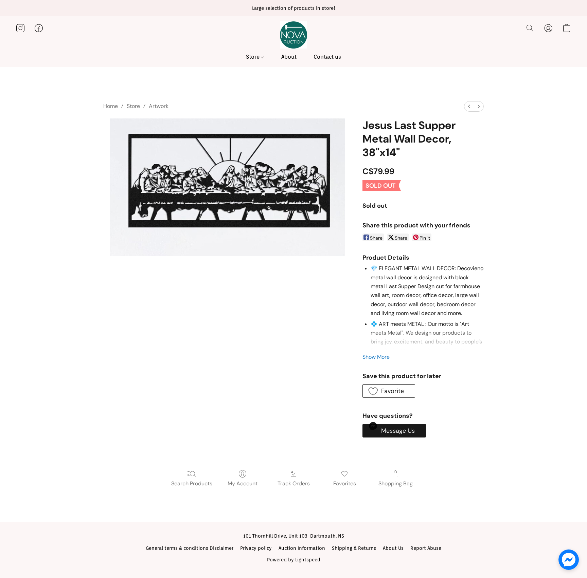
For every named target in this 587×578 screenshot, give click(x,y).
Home (110, 106)
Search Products (191, 483)
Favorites (344, 483)
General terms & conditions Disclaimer (189, 548)
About (289, 57)
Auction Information (302, 548)
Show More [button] (376, 356)
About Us (393, 548)
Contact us (327, 57)
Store (253, 57)
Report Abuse (425, 548)
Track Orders (294, 483)
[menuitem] (469, 106)
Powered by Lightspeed (293, 559)
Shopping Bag (395, 483)
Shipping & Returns (354, 548)
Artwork (158, 106)
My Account (242, 483)
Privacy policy (256, 548)
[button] (293, 35)
